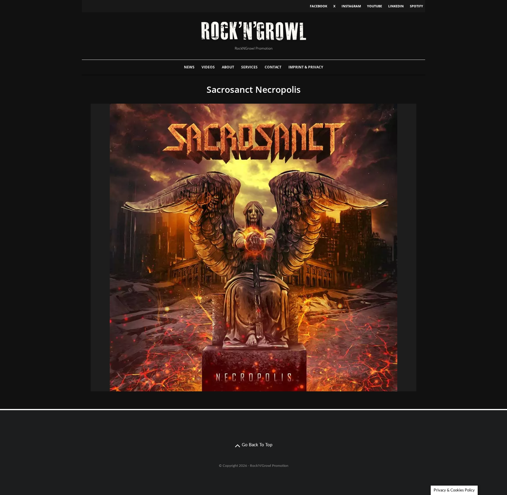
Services (249, 67)
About (228, 67)
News (189, 67)
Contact (273, 67)
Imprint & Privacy (305, 67)
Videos (208, 67)
